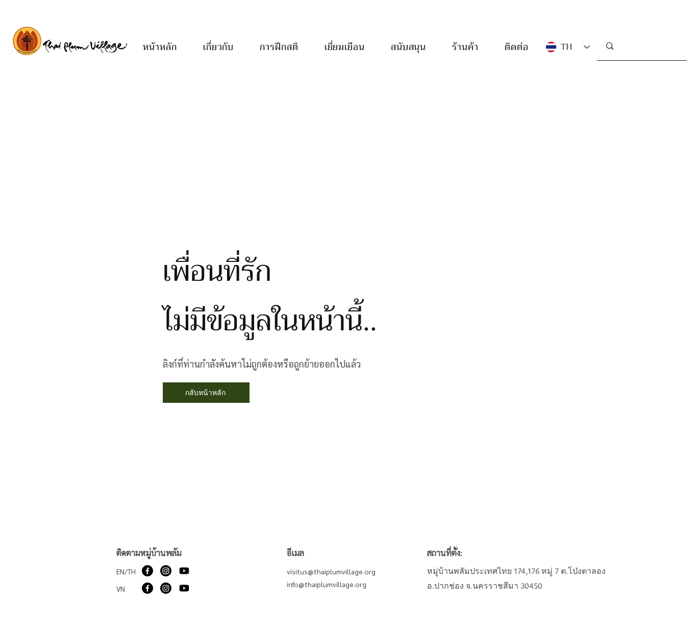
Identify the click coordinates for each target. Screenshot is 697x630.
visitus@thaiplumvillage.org (331, 571)
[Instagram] (165, 570)
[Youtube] (184, 570)
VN (120, 588)
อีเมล (295, 552)
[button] (218, 47)
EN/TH (126, 571)
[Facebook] (147, 570)
